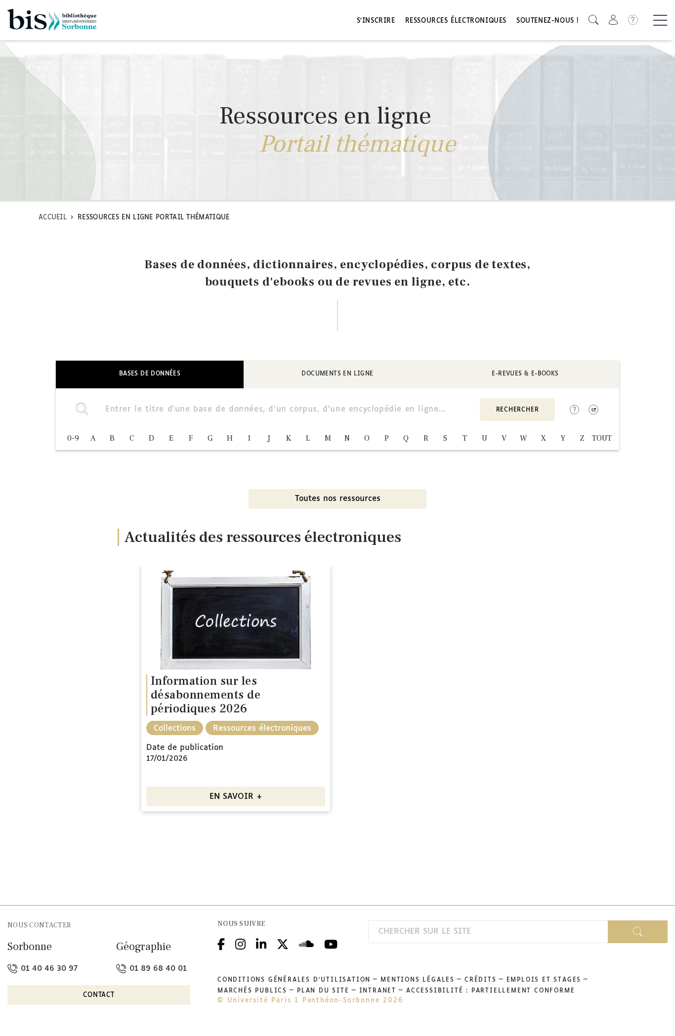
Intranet (377, 991)
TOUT (601, 438)
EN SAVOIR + (236, 796)
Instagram (240, 943)
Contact (99, 995)
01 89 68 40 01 (157, 968)
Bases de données (149, 374)
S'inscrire (376, 21)
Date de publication (184, 748)
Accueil (53, 217)
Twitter (283, 943)
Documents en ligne (337, 374)
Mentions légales (417, 980)
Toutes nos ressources (337, 499)
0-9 (73, 438)
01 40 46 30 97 (48, 968)
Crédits (480, 980)
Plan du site (323, 991)
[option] (235, 688)
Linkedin (261, 943)
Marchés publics (252, 991)
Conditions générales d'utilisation (294, 980)
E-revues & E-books (525, 374)
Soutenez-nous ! (547, 21)
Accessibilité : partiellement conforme (490, 991)
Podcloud (306, 943)
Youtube (331, 943)
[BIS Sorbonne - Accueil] (51, 20)
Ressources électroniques (455, 21)
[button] (593, 20)
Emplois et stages (544, 980)
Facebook (221, 943)
